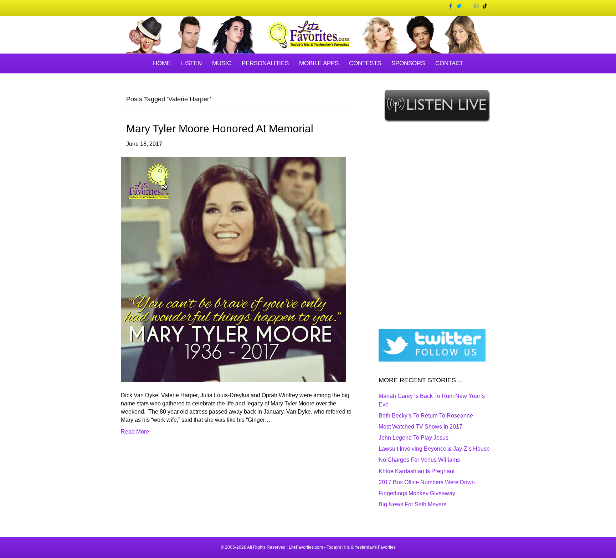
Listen (191, 63)
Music (221, 63)
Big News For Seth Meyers (412, 504)
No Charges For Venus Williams (419, 460)
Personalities (265, 63)
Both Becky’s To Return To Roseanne (426, 416)
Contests (365, 63)
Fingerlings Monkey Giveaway (417, 493)
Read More (135, 432)
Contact (449, 63)
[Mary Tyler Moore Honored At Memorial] (233, 269)
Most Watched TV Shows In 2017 (420, 427)
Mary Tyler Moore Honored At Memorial (219, 128)
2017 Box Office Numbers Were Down (427, 482)
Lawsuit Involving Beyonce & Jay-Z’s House (434, 449)
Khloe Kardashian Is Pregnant (417, 471)
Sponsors (408, 63)
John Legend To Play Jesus (413, 438)
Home (162, 63)
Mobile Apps (319, 63)
